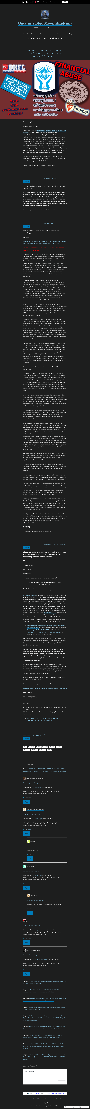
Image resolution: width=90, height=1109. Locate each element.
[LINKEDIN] (37, 38)
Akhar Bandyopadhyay (41, 959)
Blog (70, 33)
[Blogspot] (48, 38)
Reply (26, 802)
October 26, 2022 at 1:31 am (31, 871)
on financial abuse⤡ (29, 595)
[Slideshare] (58, 38)
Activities (32, 33)
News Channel (40, 33)
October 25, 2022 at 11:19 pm (31, 783)
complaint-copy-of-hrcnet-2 (50, 178)
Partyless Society (40, 930)
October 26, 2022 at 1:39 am (31, 925)
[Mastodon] (50, 38)
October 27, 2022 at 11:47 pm (35, 900)
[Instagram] (29, 38)
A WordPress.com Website (53, 1106)
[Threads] (53, 38)
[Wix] (56, 38)
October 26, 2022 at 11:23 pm (35, 846)
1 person (33, 854)
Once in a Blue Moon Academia (45, 23)
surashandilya (31, 866)
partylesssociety (31, 920)
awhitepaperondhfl (48, 223)
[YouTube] (39, 38)
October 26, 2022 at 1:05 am (31, 814)
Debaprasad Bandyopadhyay (35, 778)
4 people (29, 829)
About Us (25, 33)
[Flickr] (61, 38)
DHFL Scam (38, 875)
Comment (62, 1081)
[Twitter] (31, 38)
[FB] (34, 38)
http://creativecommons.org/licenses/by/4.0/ (61, 1093)
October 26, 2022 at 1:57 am (31, 955)
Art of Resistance (55, 33)
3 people (29, 797)
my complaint (56, 591)
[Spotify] (45, 38)
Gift (65, 2)
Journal (48, 33)
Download (26, 181)
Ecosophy (65, 33)
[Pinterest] (42, 38)
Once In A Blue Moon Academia (35, 809)
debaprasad (38, 787)
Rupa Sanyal (38, 818)
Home (19, 33)
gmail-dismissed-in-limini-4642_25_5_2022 (54, 544)
